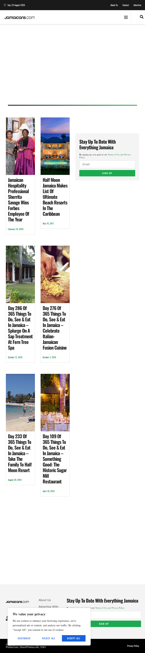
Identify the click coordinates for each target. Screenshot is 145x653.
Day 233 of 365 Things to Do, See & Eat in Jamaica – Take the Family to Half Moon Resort (20, 453)
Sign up (107, 173)
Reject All (48, 638)
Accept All (73, 638)
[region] (49, 626)
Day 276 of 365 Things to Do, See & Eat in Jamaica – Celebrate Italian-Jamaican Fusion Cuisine (55, 327)
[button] (126, 17)
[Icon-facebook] (7, 617)
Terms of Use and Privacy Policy (109, 607)
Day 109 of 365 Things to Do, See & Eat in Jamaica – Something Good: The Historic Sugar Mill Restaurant (55, 459)
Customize (24, 638)
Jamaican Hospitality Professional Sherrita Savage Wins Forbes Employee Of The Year (18, 199)
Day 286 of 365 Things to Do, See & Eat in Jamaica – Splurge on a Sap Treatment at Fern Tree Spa (20, 327)
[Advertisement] (72, 68)
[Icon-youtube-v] (7, 620)
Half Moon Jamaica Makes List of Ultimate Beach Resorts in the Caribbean (55, 196)
